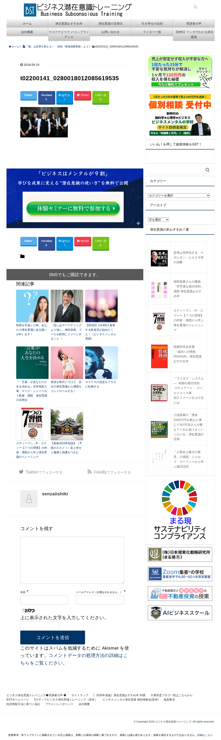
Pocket (85, 95)
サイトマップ (79, 695)
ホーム (27, 23)
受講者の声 (193, 23)
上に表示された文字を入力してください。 (64, 617)
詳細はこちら (205, 735)
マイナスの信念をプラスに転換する (100, 384)
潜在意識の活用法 (110, 23)
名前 (22, 592)
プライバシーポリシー (59, 704)
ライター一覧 (152, 32)
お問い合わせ (110, 32)
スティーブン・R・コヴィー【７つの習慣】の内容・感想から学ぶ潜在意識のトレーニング (31, 450)
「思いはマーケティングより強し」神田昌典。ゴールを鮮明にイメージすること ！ (66, 332)
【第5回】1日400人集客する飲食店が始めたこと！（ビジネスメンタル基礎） (100, 332)
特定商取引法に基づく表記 (23, 704)
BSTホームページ (17, 699)
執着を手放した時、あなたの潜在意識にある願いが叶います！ (31, 330)
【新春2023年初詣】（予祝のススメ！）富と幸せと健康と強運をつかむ (66, 448)
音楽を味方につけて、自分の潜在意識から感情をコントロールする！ (66, 386)
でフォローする (44, 472)
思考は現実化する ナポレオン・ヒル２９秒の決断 (189, 257)
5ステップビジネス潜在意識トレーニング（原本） (65, 699)
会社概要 (27, 32)
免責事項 (169, 699)
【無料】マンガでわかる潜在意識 (193, 34)
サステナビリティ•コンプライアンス (69, 34)
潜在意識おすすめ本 (68, 23)
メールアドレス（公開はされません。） (99, 592)
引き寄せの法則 (152, 23)
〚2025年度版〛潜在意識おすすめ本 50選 (119, 695)
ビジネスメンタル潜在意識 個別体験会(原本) (130, 699)
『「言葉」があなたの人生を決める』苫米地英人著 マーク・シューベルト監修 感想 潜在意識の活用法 (31, 390)
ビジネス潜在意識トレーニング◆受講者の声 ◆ (36, 695)
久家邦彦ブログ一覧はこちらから (172, 695)
